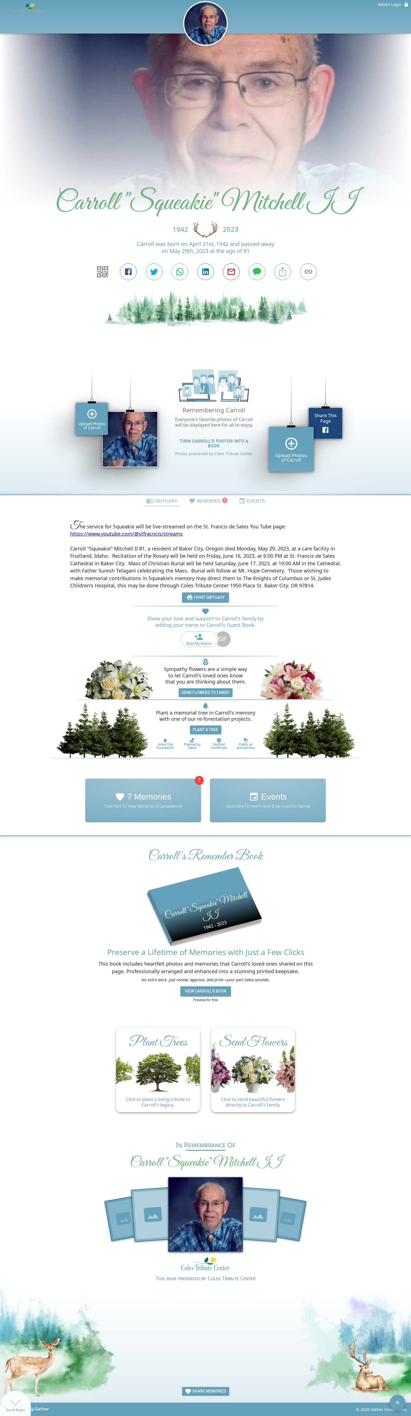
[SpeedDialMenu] (397, 1402)
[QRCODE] (102, 271)
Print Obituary (209, 597)
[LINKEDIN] (205, 271)
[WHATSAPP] (179, 271)
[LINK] (308, 271)
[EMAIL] (231, 271)
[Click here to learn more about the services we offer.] (205, 1265)
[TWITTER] (154, 271)
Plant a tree (205, 729)
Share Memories (209, 1391)
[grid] (205, 424)
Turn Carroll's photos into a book (214, 443)
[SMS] (257, 271)
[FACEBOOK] (128, 271)
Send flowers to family (205, 692)
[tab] (162, 500)
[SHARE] (282, 271)
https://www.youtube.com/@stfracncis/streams (126, 533)
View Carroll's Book (205, 991)
